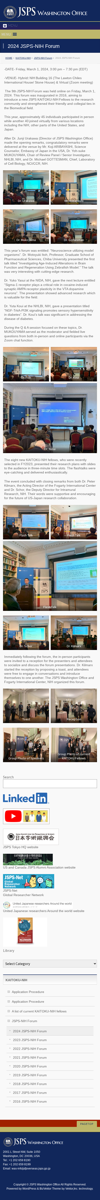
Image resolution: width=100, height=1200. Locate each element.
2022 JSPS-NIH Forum (30, 1049)
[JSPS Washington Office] (45, 13)
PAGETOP (86, 1124)
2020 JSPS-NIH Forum (30, 1066)
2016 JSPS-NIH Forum (30, 1101)
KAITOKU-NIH (23, 58)
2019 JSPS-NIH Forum (30, 1075)
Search (8, 777)
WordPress (29, 1188)
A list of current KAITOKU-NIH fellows (39, 1011)
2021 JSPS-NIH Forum (30, 1057)
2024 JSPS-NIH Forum (30, 1031)
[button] (6, 34)
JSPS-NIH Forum (43, 58)
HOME (8, 58)
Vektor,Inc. (71, 1188)
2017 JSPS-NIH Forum (30, 1093)
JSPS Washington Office (44, 1184)
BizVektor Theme (50, 1188)
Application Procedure (28, 992)
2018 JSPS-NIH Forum (30, 1084)
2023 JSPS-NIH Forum (30, 1040)
